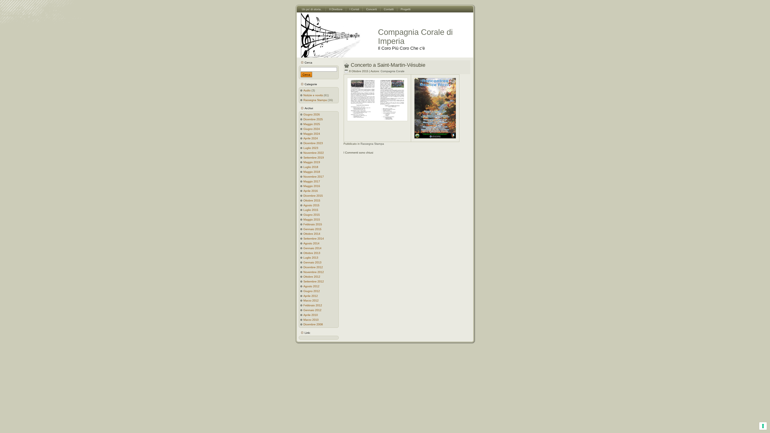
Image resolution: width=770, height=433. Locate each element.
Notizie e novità (313, 95)
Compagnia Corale (392, 71)
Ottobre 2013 (311, 253)
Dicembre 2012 (313, 267)
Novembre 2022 (313, 152)
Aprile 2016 (310, 190)
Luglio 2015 (310, 209)
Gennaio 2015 (312, 229)
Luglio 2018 (310, 167)
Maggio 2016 (311, 186)
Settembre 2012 (313, 281)
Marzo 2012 (311, 300)
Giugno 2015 (311, 214)
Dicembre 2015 (313, 195)
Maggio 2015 (311, 219)
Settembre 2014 (313, 238)
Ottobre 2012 (311, 276)
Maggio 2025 (311, 124)
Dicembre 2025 (313, 119)
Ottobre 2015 (311, 200)
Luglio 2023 (310, 148)
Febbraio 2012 (312, 305)
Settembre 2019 (313, 157)
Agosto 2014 (311, 243)
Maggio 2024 (311, 133)
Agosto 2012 (311, 286)
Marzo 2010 (311, 319)
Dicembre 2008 (313, 324)
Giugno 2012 (311, 291)
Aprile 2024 (310, 138)
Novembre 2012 (313, 272)
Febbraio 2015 (312, 224)
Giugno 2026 (311, 114)
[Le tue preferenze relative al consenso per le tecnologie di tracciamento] (763, 426)
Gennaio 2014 (312, 248)
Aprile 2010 (310, 315)
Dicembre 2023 (313, 143)
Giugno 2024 (311, 129)
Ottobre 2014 (311, 233)
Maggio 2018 (311, 171)
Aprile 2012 (310, 295)
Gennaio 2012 (312, 310)
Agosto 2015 (311, 205)
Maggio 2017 (311, 181)
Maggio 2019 (311, 162)
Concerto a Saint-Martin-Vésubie (388, 65)
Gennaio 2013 (312, 262)
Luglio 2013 (310, 257)
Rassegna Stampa (315, 100)
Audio (307, 90)
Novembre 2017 (313, 176)
